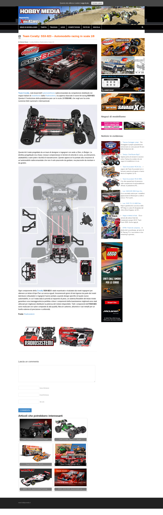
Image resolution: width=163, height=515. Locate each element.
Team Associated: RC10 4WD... (133, 179)
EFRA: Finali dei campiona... (132, 228)
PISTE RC (86, 27)
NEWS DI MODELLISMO (28, 27)
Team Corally (23, 93)
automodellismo (48, 93)
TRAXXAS (53, 27)
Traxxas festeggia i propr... (131, 142)
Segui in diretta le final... (130, 215)
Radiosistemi (44, 42)
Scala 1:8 (51, 42)
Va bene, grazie (97, 3)
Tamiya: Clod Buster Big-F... (132, 154)
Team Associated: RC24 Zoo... (132, 167)
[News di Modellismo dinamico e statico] (44, 13)
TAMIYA (44, 27)
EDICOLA (96, 27)
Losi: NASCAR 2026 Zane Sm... (133, 191)
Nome (44, 388)
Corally (31, 42)
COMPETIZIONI (74, 27)
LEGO (63, 27)
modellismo (36, 96)
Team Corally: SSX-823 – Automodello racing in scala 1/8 (58, 36)
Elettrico (36, 42)
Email (44, 395)
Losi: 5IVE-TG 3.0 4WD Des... (132, 203)
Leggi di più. (85, 3)
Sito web (42, 402)
